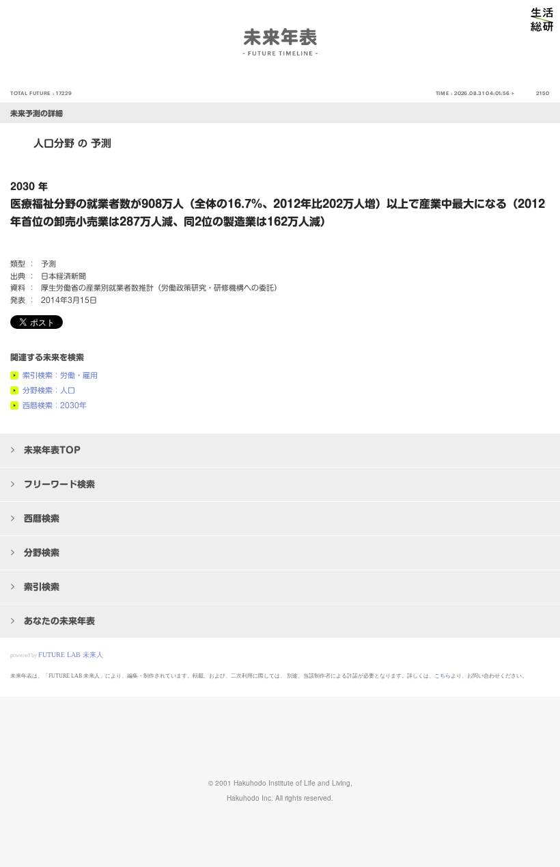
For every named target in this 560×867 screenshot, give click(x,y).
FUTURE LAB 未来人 (70, 654)
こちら (442, 676)
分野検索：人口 (49, 390)
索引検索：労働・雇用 (60, 375)
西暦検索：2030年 (55, 405)
